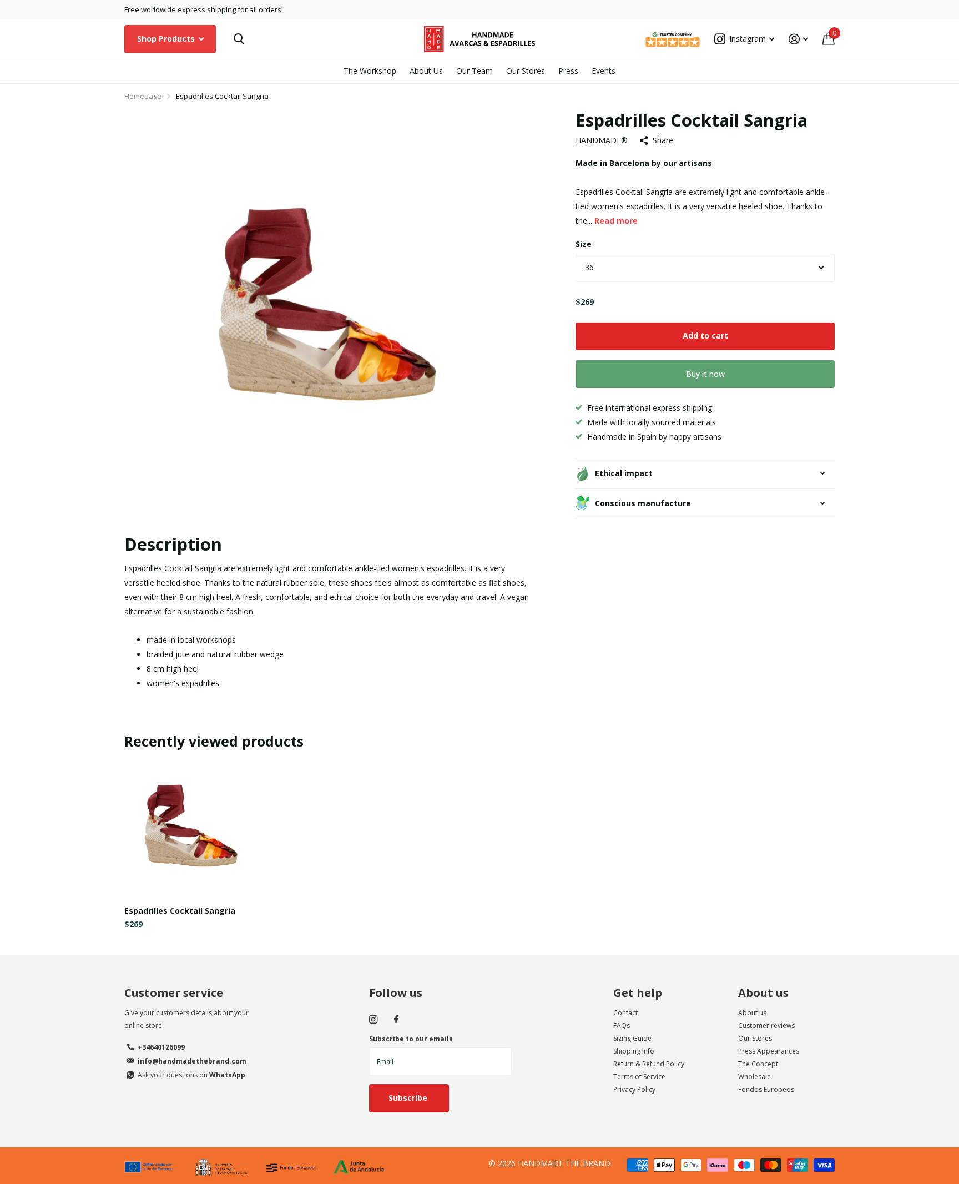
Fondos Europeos (766, 1089)
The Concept (758, 1064)
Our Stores (525, 71)
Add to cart (705, 335)
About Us (426, 71)
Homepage (142, 96)
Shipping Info (633, 1051)
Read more (616, 220)
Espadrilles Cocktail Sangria (179, 910)
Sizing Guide (632, 1038)
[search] (239, 39)
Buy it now (705, 374)
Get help (637, 992)
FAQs (621, 1025)
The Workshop (370, 71)
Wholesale (754, 1076)
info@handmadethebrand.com (192, 1061)
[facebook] (396, 1020)
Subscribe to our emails (411, 1039)
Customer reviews (766, 1025)
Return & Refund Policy (648, 1064)
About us (763, 992)
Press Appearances (768, 1051)
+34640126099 (161, 1047)
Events (603, 71)
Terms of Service (639, 1076)
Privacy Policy (634, 1089)
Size (584, 244)
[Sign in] (798, 39)
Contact (625, 1012)
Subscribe (409, 1097)
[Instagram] (373, 1019)
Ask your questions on (191, 1075)
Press (568, 71)
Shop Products (167, 38)
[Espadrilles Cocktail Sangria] (191, 830)
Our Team (474, 71)
